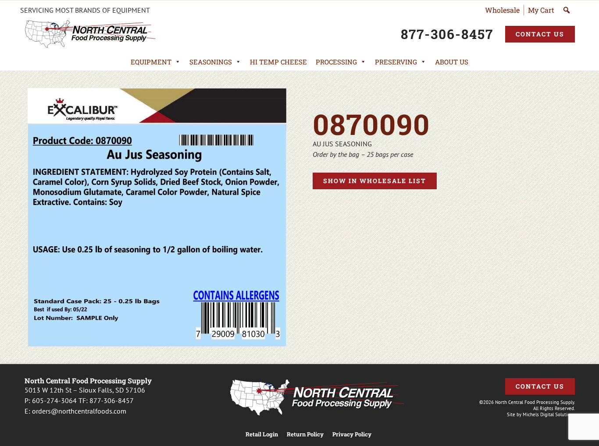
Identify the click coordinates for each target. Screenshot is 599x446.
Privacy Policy (351, 434)
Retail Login (262, 434)
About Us (451, 61)
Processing (336, 61)
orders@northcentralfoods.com (79, 411)
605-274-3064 (54, 400)
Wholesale (502, 9)
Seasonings (210, 61)
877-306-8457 (111, 400)
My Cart (541, 9)
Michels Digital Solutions (549, 414)
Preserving (396, 61)
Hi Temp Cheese (278, 61)
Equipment (151, 61)
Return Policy (305, 434)
